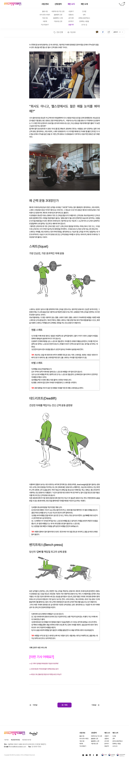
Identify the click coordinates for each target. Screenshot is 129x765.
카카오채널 (97, 755)
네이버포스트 (90, 755)
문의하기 (71, 21)
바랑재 (122, 4)
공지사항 (71, 18)
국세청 (104, 755)
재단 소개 (84, 4)
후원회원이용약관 (26, 740)
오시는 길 (84, 25)
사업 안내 (45, 4)
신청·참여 (58, 4)
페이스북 (103, 32)
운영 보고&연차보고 (117, 741)
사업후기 (71, 11)
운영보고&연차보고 (84, 18)
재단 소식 (71, 4)
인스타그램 (83, 755)
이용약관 (6, 740)
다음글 (94, 705)
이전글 (35, 705)
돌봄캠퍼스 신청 (58, 18)
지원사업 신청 (58, 21)
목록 (65, 705)
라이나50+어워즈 (45, 15)
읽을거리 (71, 25)
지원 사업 (45, 18)
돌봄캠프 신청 (58, 15)
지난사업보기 (45, 25)
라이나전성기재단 (12, 4)
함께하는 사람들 (84, 21)
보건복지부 (111, 755)
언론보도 (71, 15)
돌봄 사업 (45, 11)
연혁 (84, 15)
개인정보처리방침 (15, 740)
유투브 (86, 755)
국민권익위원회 (121, 755)
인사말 (84, 11)
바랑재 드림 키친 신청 (58, 11)
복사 (109, 32)
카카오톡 (97, 32)
